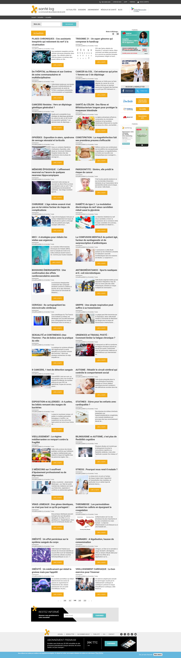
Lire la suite (57, 65)
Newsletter (70, 634)
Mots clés (37, 24)
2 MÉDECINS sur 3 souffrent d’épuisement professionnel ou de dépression (49, 472)
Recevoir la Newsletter (135, 87)
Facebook (121, 634)
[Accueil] (34, 9)
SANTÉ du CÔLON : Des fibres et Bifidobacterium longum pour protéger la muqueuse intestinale (96, 107)
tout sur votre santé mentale (142, 101)
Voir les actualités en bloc (118, 34)
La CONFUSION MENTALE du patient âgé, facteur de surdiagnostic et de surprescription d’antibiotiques (97, 240)
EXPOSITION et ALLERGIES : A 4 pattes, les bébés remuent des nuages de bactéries (52, 404)
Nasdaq (133, 8)
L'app (125, 2)
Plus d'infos (99, 653)
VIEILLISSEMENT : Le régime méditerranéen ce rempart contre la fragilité (50, 439)
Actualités (71, 10)
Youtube (135, 634)
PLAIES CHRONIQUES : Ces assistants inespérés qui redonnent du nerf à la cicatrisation (51, 41)
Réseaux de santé (108, 10)
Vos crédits (142, 109)
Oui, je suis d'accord (145, 655)
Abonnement (93, 10)
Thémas (132, 2)
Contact (111, 634)
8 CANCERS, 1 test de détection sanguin (52, 369)
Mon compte (144, 2)
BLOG (120, 10)
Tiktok (132, 634)
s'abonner (111, 643)
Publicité (96, 634)
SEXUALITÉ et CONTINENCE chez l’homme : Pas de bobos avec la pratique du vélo (52, 338)
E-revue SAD (117, 2)
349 (79, 600)
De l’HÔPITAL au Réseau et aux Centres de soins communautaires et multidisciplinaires (52, 74)
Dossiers (82, 10)
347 (70, 600)
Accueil (33, 17)
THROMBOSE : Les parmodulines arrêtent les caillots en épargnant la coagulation (93, 507)
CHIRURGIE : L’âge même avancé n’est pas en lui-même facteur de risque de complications (51, 207)
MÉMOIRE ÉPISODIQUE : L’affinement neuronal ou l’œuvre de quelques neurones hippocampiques (51, 172)
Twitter (125, 634)
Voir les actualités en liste (113, 34)
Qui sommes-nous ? (83, 634)
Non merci (158, 654)
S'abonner (99, 615)
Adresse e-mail (69, 612)
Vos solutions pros (142, 117)
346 (65, 600)
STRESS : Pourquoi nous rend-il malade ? (96, 469)
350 (85, 600)
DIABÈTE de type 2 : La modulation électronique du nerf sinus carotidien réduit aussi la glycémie (94, 207)
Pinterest (128, 634)
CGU (104, 634)
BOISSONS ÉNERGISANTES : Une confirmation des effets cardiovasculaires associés (49, 273)
